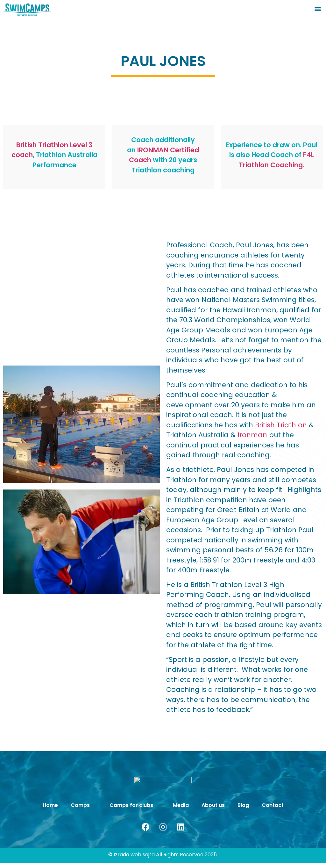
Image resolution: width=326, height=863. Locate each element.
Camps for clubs (131, 805)
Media (181, 805)
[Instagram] (163, 827)
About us (213, 805)
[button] (317, 8)
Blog (243, 805)
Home (50, 805)
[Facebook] (145, 827)
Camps (80, 805)
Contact (273, 805)
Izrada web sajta (134, 854)
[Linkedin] (180, 827)
